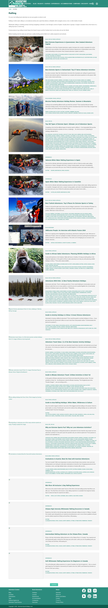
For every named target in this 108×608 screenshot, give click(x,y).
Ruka (46, 301)
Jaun (53, 87)
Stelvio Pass (52, 90)
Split (46, 364)
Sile (64, 219)
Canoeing (67, 135)
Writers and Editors (61, 596)
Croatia (66, 358)
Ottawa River (78, 520)
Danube (77, 358)
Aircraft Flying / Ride (68, 134)
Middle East (86, 298)
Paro (86, 388)
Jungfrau (57, 87)
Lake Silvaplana (85, 87)
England (79, 297)
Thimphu (94, 389)
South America (80, 301)
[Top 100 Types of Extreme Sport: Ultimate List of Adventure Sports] (26, 135)
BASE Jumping (77, 134)
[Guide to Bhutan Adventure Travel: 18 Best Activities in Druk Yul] (26, 381)
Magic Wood (60, 88)
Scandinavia (60, 301)
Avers (49, 86)
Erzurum (66, 218)
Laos (88, 414)
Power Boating (68, 143)
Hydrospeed (77, 138)
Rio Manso (94, 299)
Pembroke (84, 520)
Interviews (51, 227)
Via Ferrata (58, 55)
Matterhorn (66, 88)
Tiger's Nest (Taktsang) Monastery (69, 391)
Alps (46, 86)
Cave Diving (71, 213)
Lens (55, 88)
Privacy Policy (59, 602)
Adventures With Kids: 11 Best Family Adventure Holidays (65, 281)
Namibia (47, 268)
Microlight (85, 140)
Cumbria (65, 297)
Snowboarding (71, 83)
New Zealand (56, 57)
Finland (88, 297)
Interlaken (48, 87)
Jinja (67, 495)
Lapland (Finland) (78, 298)
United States (73, 302)
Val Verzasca (75, 90)
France (66, 113)
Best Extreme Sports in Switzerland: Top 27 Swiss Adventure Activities (70, 70)
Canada (61, 520)
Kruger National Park (58, 266)
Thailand (74, 415)
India (76, 414)
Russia (62, 415)
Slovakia (82, 362)
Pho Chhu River (91, 388)
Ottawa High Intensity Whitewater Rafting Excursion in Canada (67, 509)
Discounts (84, 3)
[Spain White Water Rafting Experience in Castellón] (26, 185)
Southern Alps (63, 58)
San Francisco (76, 362)
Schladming (52, 473)
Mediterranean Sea (53, 219)
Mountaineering (69, 81)
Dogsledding (64, 137)
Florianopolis (53, 359)
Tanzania (71, 268)
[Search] (93, 4)
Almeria (56, 356)
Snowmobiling (83, 146)
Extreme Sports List (14, 600)
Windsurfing (61, 84)
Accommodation (36, 598)
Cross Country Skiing (50, 137)
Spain (63, 170)
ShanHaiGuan (81, 328)
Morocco (51, 299)
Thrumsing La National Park (52, 391)
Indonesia (51, 298)
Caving (85, 135)
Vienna (75, 364)
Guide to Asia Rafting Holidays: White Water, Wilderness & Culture (68, 402)
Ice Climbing (88, 80)
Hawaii (91, 297)
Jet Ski (51, 140)
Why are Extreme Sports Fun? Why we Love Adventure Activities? (68, 427)
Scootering (65, 144)
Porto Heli (56, 362)
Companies (76, 3)
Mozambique (90, 266)
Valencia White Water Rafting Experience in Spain (62, 160)
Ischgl (80, 472)
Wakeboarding (53, 84)
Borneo (52, 297)
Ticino (69, 90)
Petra (89, 299)
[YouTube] (84, 596)
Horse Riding (60, 138)
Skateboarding (54, 83)
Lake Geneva (77, 87)
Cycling (71, 80)
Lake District (64, 298)
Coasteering (91, 135)
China (49, 328)
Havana (68, 359)
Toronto (90, 520)
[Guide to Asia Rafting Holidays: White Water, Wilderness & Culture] (26, 407)
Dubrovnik (86, 358)
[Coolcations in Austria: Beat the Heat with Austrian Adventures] (26, 465)
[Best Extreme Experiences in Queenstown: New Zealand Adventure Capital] (26, 49)
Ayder (49, 218)
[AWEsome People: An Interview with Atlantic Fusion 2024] (26, 235)
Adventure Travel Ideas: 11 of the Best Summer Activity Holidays (68, 342)
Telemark (62, 147)
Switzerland (65, 90)
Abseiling (49, 134)
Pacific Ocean (84, 299)
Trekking (90, 83)
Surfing (85, 83)
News (49, 455)
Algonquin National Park (51, 520)
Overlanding (78, 141)
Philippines (58, 415)
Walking (77, 111)
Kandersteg (71, 87)
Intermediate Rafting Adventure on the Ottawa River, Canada (66, 534)
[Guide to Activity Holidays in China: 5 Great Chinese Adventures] (26, 321)
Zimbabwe (51, 269)
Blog (35, 3)
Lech (88, 472)
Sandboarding (57, 144)
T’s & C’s (58, 600)
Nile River (76, 495)
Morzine (76, 113)
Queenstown (71, 57)
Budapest (57, 358)
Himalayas (70, 328)
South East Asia (88, 301)
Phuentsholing (58, 389)
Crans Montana (56, 86)
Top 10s (50, 39)
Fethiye (75, 218)
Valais (80, 90)
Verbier (85, 90)
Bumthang (54, 388)
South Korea (68, 415)
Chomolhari (61, 388)
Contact (58, 598)
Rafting (47, 55)
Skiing (59, 83)
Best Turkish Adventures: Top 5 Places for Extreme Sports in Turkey (69, 203)
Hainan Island (63, 328)
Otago (66, 57)
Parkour (62, 143)
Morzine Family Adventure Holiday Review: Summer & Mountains (68, 101)
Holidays (40, 3)
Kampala (71, 495)
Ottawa (73, 520)
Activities (16, 3)
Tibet (95, 328)
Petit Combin (73, 88)
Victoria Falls (82, 268)
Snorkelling (62, 146)
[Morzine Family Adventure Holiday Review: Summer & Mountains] (26, 106)
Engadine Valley (64, 86)
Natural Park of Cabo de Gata (75, 361)
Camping (62, 135)
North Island (72, 299)
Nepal (53, 415)
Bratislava (48, 358)
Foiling (74, 137)
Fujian (58, 328)
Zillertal (79, 473)
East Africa (73, 297)
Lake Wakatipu (49, 57)
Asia (46, 218)
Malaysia (92, 414)
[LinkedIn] (95, 596)
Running (47, 144)
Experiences (55, 3)
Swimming (72, 111)
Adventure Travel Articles (15, 602)
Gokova (79, 218)
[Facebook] (84, 590)
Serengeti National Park (69, 301)
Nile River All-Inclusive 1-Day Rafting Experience (62, 485)
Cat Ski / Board (79, 135)
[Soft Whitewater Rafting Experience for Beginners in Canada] (26, 565)
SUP (82, 83)
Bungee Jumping (58, 80)
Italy (55, 298)
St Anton (58, 473)
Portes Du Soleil (82, 113)
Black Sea (54, 218)
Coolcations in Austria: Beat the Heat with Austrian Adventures (67, 459)
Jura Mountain (63, 87)
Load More (54, 584)
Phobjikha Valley (49, 389)
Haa (70, 388)
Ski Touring (93, 144)
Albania (51, 356)
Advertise (58, 592)
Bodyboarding (87, 134)
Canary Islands (66, 242)
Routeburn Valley (79, 57)
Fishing (54, 291)
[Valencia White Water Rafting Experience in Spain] (26, 164)
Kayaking (47, 81)
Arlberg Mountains (50, 472)
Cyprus (73, 358)
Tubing (71, 147)
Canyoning (48, 54)
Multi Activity (75, 54)
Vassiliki (71, 364)
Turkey (67, 219)
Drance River (56, 113)
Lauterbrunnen (49, 88)
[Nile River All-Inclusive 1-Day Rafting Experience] (26, 489)
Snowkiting (78, 83)
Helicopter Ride (49, 138)
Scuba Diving (71, 144)
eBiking (70, 137)
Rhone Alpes (90, 113)
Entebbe (63, 495)
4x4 (46, 134)
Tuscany (59, 302)
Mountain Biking (61, 81)
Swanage (50, 364)
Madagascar (68, 266)
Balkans (85, 356)
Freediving (79, 137)
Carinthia (70, 472)
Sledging (67, 111)
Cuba (69, 358)
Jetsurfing (56, 140)
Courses (47, 3)
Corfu (61, 358)
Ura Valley (81, 391)
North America (65, 299)
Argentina (65, 295)
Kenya (50, 266)
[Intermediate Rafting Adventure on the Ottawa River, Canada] (26, 538)
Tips (49, 424)
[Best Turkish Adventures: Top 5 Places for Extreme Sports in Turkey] (26, 210)
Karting (51, 111)
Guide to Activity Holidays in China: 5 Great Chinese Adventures (68, 315)
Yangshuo (47, 329)
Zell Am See (74, 473)
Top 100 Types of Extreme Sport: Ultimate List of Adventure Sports (68, 124)
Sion (91, 88)
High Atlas (73, 359)
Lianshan (75, 328)
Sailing (52, 144)
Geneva (80, 86)
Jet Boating (61, 54)
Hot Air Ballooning (69, 138)
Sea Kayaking (78, 144)
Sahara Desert (58, 268)
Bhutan (50, 388)
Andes (50, 295)
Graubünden (86, 86)
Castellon (53, 192)
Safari (85, 264)
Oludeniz (60, 219)
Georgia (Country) (64, 414)
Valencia (67, 170)
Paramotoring (49, 143)
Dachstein (75, 472)
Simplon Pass (86, 88)
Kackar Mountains (91, 218)
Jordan (59, 298)
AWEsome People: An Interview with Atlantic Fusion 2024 (65, 230)
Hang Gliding (54, 54)
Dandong (53, 328)
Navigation (72, 141)
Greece (64, 359)
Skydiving (52, 55)
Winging (58, 149)
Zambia (47, 269)
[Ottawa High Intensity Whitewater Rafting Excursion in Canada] (26, 513)
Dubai (68, 297)
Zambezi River (89, 268)
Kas (46, 219)
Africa (47, 266)
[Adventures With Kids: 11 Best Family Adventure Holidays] (26, 290)
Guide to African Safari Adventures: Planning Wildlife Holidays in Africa (70, 254)
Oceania (62, 57)
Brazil (53, 358)
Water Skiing (66, 294)
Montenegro (59, 361)
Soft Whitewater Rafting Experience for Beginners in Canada (66, 561)
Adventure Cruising (58, 134)
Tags (10, 598)
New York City (86, 361)
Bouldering (51, 80)
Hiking (82, 80)
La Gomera (73, 242)
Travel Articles (56, 39)
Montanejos (58, 170)
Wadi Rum (79, 302)
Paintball (84, 141)
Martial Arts (79, 140)
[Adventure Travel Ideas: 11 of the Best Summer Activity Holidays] (26, 351)
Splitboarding (49, 147)
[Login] (97, 4)
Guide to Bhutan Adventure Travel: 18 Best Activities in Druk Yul (67, 375)
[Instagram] (95, 590)
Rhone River (80, 88)
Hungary (78, 359)
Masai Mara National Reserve (79, 266)
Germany (59, 359)
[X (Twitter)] (89, 590)
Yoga (51, 470)
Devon (81, 358)
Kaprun (84, 472)
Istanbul (83, 218)
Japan (84, 414)
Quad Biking (89, 54)
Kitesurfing (53, 81)
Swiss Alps (58, 90)
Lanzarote (71, 298)
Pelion (51, 362)
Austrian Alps (63, 472)
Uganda (76, 268)
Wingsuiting (63, 149)
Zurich (88, 90)
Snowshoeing (91, 146)
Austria (81, 356)
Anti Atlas (55, 295)
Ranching (85, 143)
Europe (70, 86)
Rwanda (52, 268)
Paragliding (82, 54)
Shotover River (89, 57)
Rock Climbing (92, 143)
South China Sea (89, 328)
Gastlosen (75, 86)
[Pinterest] (89, 596)
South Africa (65, 268)
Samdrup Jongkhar (87, 389)
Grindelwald (93, 86)
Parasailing (56, 143)
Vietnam (82, 415)
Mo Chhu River (80, 388)
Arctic (60, 295)
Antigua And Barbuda (56, 242)
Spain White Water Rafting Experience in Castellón (63, 182)
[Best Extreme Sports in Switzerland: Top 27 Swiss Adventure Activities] (26, 78)
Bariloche (90, 295)
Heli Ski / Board (77, 80)
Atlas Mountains (83, 295)
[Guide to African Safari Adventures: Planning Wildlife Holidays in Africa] (26, 260)
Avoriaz (50, 113)
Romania (61, 362)
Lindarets (70, 113)
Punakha (65, 389)
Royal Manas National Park (75, 389)
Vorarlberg (67, 473)
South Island (56, 58)
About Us (58, 594)
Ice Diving (90, 138)
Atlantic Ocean (74, 295)
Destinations (26, 3)
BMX (46, 80)
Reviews (50, 98)
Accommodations (66, 3)
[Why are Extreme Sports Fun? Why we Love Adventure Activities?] (26, 436)
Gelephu (66, 388)
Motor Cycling (68, 54)
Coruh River (60, 218)
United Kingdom (66, 302)
